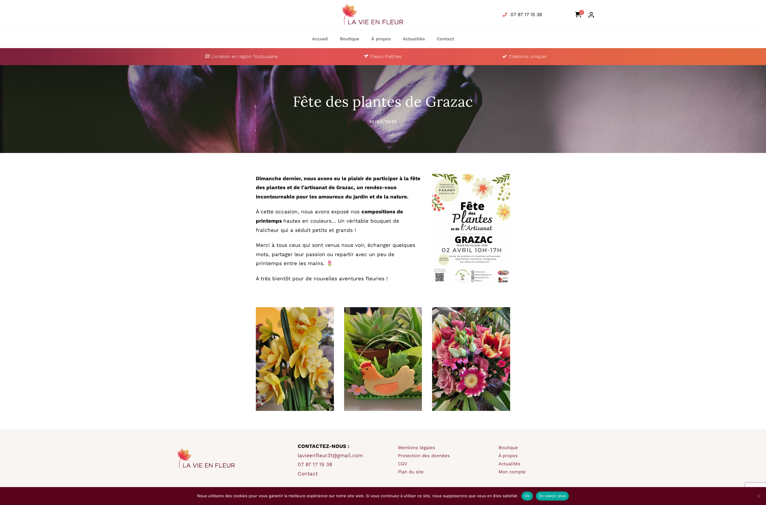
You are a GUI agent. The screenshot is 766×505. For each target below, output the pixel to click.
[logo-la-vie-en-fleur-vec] (205, 442)
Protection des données (424, 455)
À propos (508, 455)
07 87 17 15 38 (525, 14)
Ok (527, 495)
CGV (402, 463)
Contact (308, 474)
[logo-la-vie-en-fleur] (373, 4)
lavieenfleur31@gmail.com (330, 455)
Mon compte (512, 472)
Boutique (508, 447)
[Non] (759, 496)
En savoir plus (552, 495)
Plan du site (411, 472)
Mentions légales (416, 447)
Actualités (509, 463)
